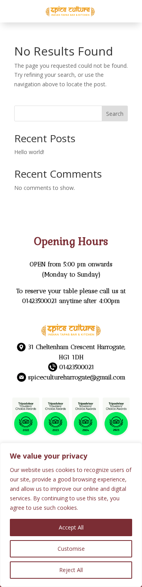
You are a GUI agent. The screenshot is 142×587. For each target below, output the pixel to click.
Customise (71, 548)
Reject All (71, 570)
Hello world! (29, 152)
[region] (71, 515)
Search (114, 113)
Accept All (71, 527)
